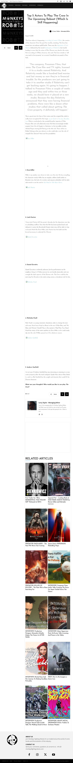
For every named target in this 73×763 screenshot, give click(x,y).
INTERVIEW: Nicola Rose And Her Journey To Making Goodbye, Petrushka (36, 679)
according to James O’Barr (53, 40)
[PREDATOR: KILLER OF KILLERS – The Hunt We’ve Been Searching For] (36, 567)
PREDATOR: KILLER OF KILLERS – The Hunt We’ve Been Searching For (36, 587)
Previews (17, 5)
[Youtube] (70, 1)
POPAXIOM (40, 5)
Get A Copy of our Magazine (16, 1)
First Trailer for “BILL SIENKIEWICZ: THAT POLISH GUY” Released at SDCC (35, 500)
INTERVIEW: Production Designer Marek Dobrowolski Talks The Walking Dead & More (36, 722)
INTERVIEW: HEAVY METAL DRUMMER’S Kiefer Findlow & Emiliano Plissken (58, 722)
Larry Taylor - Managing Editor (61, 31)
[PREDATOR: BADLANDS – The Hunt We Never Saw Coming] (36, 525)
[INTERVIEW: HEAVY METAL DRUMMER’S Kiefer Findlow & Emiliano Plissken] (59, 702)
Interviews (32, 5)
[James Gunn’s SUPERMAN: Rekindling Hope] (59, 525)
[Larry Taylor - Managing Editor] (51, 31)
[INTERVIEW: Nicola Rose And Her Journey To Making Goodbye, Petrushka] (36, 658)
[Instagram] (60, 1)
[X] (67, 1)
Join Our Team (4, 1)
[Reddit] (64, 1)
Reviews (11, 5)
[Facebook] (57, 1)
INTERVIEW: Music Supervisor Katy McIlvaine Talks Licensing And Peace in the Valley (58, 633)
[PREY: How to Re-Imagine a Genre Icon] (59, 658)
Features (24, 5)
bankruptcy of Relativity (52, 48)
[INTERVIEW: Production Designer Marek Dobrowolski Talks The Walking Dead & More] (36, 702)
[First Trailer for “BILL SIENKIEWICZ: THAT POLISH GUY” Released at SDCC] (36, 479)
